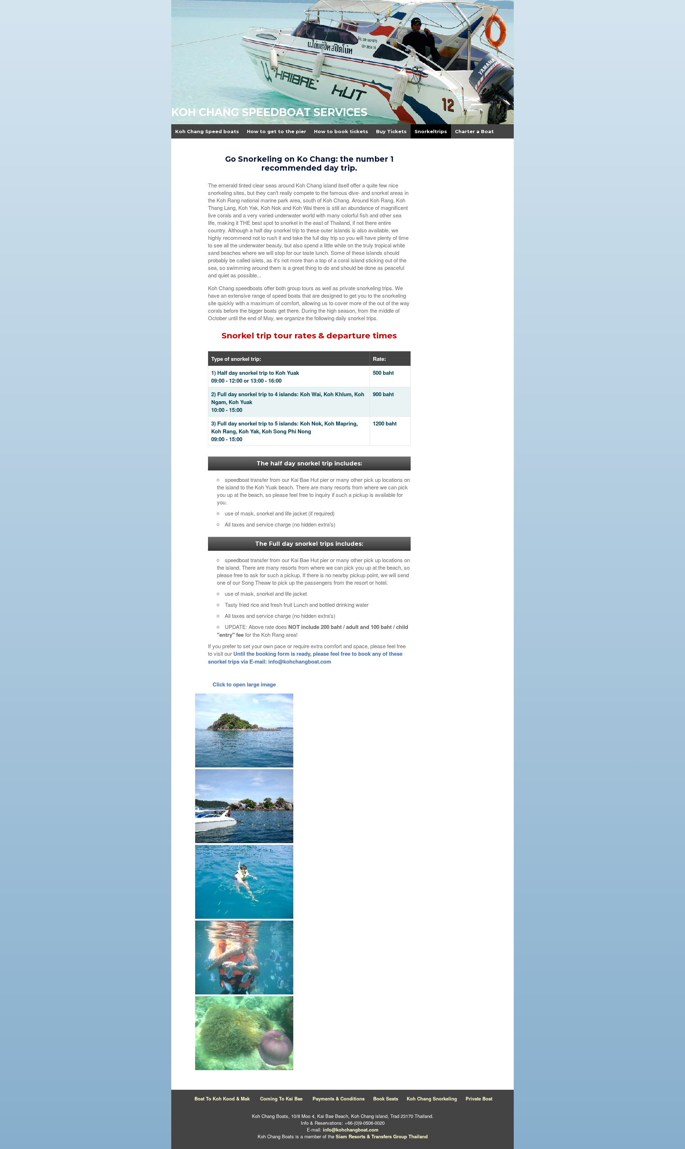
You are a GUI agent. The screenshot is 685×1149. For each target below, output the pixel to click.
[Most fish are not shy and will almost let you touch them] (244, 992)
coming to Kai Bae (281, 1098)
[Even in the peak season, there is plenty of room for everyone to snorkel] (244, 841)
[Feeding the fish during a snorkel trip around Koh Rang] (244, 917)
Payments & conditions (339, 1098)
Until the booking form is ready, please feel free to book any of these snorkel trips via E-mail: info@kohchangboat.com (305, 657)
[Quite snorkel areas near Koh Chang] (244, 765)
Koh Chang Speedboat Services (269, 112)
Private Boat (479, 1098)
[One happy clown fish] (244, 1068)
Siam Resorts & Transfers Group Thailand (382, 1136)
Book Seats (385, 1098)
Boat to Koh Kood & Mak (222, 1098)
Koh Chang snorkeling (432, 1098)
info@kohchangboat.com (351, 1129)
